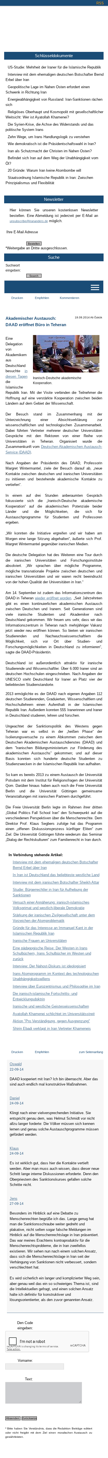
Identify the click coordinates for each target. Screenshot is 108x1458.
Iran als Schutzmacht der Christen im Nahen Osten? (50, 151)
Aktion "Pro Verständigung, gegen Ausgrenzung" (51, 1021)
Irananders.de (54, 27)
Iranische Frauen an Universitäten (40, 941)
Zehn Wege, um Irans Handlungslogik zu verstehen (49, 137)
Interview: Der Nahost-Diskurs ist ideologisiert (49, 966)
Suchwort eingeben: (13, 267)
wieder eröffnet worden (53, 598)
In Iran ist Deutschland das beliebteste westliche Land (56, 875)
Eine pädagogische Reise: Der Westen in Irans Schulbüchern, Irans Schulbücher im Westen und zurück (52, 953)
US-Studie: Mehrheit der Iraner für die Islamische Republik (54, 67)
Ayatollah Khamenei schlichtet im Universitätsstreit (54, 1014)
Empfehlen (42, 298)
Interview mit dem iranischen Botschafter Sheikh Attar (56, 882)
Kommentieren (69, 298)
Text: (29, 1379)
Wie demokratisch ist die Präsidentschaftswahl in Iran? (52, 144)
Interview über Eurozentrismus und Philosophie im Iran (56, 986)
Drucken (17, 298)
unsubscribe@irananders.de (29, 221)
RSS (100, 3)
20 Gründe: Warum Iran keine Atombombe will (44, 170)
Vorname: (25, 1360)
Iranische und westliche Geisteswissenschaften (51, 1006)
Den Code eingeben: (25, 1325)
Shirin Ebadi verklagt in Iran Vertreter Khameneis (52, 1028)
